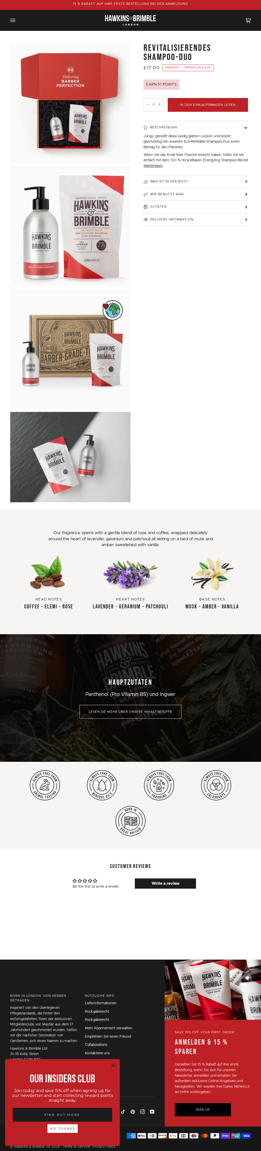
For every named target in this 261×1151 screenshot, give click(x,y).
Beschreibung (163, 127)
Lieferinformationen (100, 1003)
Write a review (165, 883)
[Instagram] (142, 1111)
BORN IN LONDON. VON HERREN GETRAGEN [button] (38, 998)
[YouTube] (152, 1111)
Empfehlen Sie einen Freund (108, 1036)
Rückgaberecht (97, 1011)
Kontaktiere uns (97, 1053)
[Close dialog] (113, 1065)
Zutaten (158, 206)
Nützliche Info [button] (99, 995)
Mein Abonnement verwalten (108, 1028)
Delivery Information (171, 219)
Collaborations (96, 1045)
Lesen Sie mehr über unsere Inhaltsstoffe (131, 711)
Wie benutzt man (167, 194)
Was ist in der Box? (169, 181)
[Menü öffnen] (17, 20)
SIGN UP (203, 1109)
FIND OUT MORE (62, 1115)
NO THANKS (62, 1128)
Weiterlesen (153, 166)
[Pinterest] (132, 1111)
